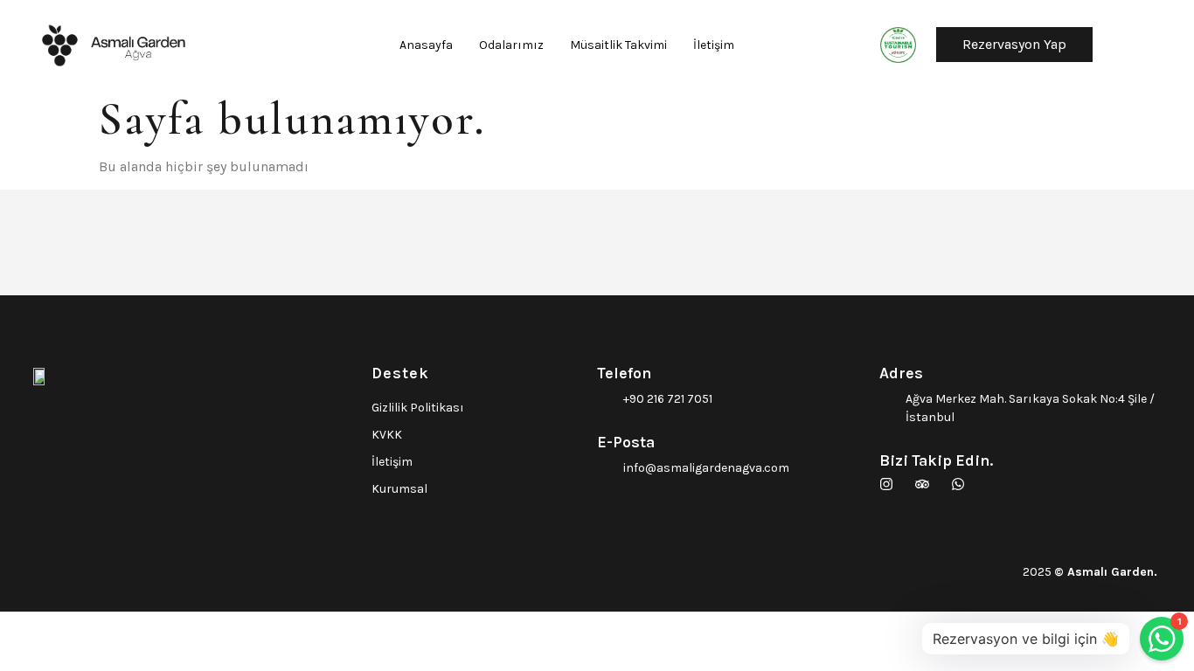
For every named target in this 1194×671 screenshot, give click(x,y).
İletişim (713, 45)
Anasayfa (426, 45)
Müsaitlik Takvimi (618, 45)
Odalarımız (511, 45)
